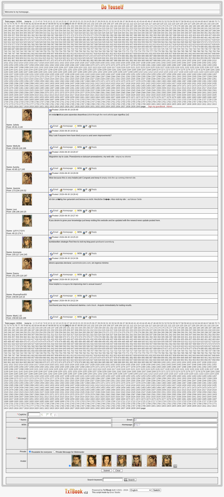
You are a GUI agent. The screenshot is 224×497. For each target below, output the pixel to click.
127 (189, 24)
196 (29, 28)
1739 (52, 102)
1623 (102, 95)
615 (162, 44)
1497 (102, 88)
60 (188, 21)
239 (198, 28)
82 (33, 24)
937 (131, 58)
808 (56, 53)
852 (13, 56)
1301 (174, 76)
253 (37, 31)
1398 (26, 83)
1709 (113, 99)
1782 (57, 104)
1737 (41, 102)
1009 (209, 60)
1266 (209, 74)
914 (40, 58)
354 (218, 33)
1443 (41, 86)
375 (84, 35)
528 (37, 42)
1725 (194, 99)
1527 (41, 90)
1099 (26, 67)
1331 (112, 79)
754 (60, 51)
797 (13, 53)
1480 (16, 88)
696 (49, 49)
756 (68, 51)
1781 (52, 104)
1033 (117, 63)
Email (56, 126)
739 (218, 49)
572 (210, 42)
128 (193, 24)
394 (159, 35)
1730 (6, 102)
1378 (138, 81)
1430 (189, 83)
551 (127, 42)
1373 (113, 81)
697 (52, 49)
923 (76, 58)
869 (80, 56)
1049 (199, 63)
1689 (11, 99)
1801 (153, 104)
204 (60, 28)
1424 (158, 83)
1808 (189, 104)
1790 (97, 104)
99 (81, 24)
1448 (67, 86)
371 (68, 35)
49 (157, 21)
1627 (123, 95)
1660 (77, 97)
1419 (133, 83)
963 (17, 60)
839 (178, 53)
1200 (89, 72)
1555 (184, 90)
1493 (82, 88)
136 (9, 26)
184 (198, 26)
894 (178, 56)
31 (107, 21)
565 (182, 42)
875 (104, 56)
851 (9, 56)
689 (21, 49)
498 (135, 40)
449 (159, 37)
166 (127, 26)
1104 (51, 67)
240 (202, 28)
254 (41, 31)
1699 (62, 99)
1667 (113, 97)
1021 (56, 63)
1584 (118, 93)
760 (84, 51)
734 (198, 49)
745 (25, 51)
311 (48, 33)
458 (194, 37)
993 (135, 60)
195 (25, 28)
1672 (138, 97)
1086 (174, 65)
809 (60, 53)
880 (123, 56)
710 (104, 49)
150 (64, 26)
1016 (31, 63)
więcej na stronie (123, 156)
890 (163, 56)
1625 (112, 95)
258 (56, 31)
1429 (184, 83)
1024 (72, 63)
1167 (144, 70)
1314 (26, 79)
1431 (194, 83)
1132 (187, 67)
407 (210, 35)
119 (158, 24)
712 (111, 49)
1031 (107, 63)
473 (37, 40)
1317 (41, 79)
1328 (97, 79)
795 (5, 53)
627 (210, 44)
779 (159, 51)
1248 (118, 74)
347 (190, 33)
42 (138, 21)
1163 (124, 70)
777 (151, 51)
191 (9, 28)
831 (147, 53)
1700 (67, 99)
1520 (6, 90)
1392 (209, 81)
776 (147, 51)
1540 (107, 90)
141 (29, 26)
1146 (40, 70)
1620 (87, 95)
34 (115, 21)
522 (13, 42)
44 (143, 21)
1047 (189, 63)
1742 (67, 102)
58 (182, 21)
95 (70, 24)
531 (49, 42)
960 (5, 60)
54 (171, 21)
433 (96, 37)
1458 (118, 86)
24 (87, 21)
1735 (31, 102)
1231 (31, 74)
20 (76, 21)
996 (147, 60)
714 (119, 49)
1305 (194, 76)
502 (151, 40)
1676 (158, 97)
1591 (153, 93)
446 (147, 37)
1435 (214, 83)
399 (178, 35)
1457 (113, 86)
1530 (57, 90)
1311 (11, 79)
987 (111, 60)
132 (209, 24)
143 (37, 26)
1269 (11, 76)
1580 (97, 93)
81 (30, 24)
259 (60, 31)
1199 (84, 72)
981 (88, 60)
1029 (97, 63)
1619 (82, 95)
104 (100, 24)
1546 (138, 90)
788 (194, 51)
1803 (163, 104)
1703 (82, 99)
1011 (6, 63)
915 (44, 58)
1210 (140, 72)
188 (214, 26)
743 (17, 51)
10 (49, 21)
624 (198, 44)
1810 (199, 104)
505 (163, 40)
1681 (184, 97)
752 (52, 51)
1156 (89, 70)
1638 (178, 95)
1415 (112, 83)
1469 (174, 86)
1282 (77, 76)
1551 (163, 90)
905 (5, 58)
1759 (153, 102)
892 (171, 56)
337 (151, 33)
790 (202, 51)
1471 (184, 86)
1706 (97, 99)
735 (202, 49)
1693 (31, 99)
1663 (92, 97)
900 (202, 56)
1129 (172, 67)
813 (76, 53)
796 (9, 53)
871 (88, 56)
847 (210, 53)
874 (100, 56)
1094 (214, 65)
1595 (174, 93)
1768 (199, 102)
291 (186, 31)
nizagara (66, 284)
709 (100, 49)
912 (33, 58)
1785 (72, 104)
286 (167, 31)
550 (123, 42)
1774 (16, 104)
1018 (41, 63)
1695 (41, 99)
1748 (97, 102)
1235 (52, 74)
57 (179, 21)
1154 (80, 70)
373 (76, 35)
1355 (21, 81)
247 (13, 31)
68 (210, 21)
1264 (199, 74)
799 (21, 53)
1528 (46, 90)
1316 (36, 79)
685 (5, 49)
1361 (52, 81)
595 (84, 44)
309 (41, 33)
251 (29, 31)
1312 (16, 79)
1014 (21, 63)
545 (104, 42)
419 (40, 37)
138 (17, 26)
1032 (112, 63)
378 (96, 35)
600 (104, 44)
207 (72, 28)
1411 (92, 83)
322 (92, 33)
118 (154, 24)
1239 (72, 74)
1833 (102, 106)
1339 (153, 79)
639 (41, 47)
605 (123, 44)
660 (123, 47)
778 (155, 51)
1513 (184, 88)
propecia (84, 135)
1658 (67, 97)
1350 (209, 79)
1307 (204, 76)
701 (68, 49)
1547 (143, 90)
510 (182, 40)
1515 (194, 88)
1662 (87, 97)
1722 (178, 99)
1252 (138, 74)
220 (123, 28)
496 (127, 40)
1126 (157, 67)
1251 (133, 74)
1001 (168, 60)
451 (166, 37)
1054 (11, 65)
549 (119, 42)
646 (68, 47)
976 (68, 60)
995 (143, 60)
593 (76, 44)
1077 (128, 65)
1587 (133, 93)
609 (139, 44)
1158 (99, 70)
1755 (133, 102)
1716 (148, 99)
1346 (189, 79)
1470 (179, 86)
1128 (167, 67)
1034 (123, 63)
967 (33, 60)
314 (60, 33)
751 (49, 51)
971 (49, 60)
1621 (92, 95)
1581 (102, 93)
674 (178, 47)
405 (202, 35)
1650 (26, 97)
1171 (163, 70)
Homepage (67, 126)
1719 (163, 99)
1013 (16, 63)
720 (143, 49)
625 (202, 44)
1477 (214, 86)
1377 (133, 81)
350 (202, 33)
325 (103, 33)
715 (123, 49)
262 (72, 31)
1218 (181, 72)
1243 (92, 74)
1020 (51, 63)
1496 (97, 88)
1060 (41, 65)
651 (88, 47)
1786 (77, 104)
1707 (102, 99)
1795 (123, 104)
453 (174, 37)
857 (33, 56)
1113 (94, 67)
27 (96, 21)
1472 (189, 86)
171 (147, 26)
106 (108, 24)
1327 (92, 79)
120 (161, 24)
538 (76, 42)
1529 (52, 90)
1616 (67, 95)
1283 (82, 76)
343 (174, 33)
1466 (158, 86)
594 (80, 44)
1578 (87, 93)
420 (44, 37)
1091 (199, 65)
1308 (209, 76)
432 (92, 37)
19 (73, 21)
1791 (102, 104)
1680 (179, 97)
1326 (87, 79)
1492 (77, 88)
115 (142, 24)
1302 (179, 76)
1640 (189, 95)
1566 (26, 93)
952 (190, 58)
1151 (65, 70)
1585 (123, 93)
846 (206, 53)
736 (206, 49)
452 (170, 37)
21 (79, 21)
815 (84, 53)
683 (214, 47)
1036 (133, 63)
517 (210, 40)
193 (17, 28)
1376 (128, 81)
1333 (123, 79)
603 (115, 44)
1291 (123, 76)
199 (41, 28)
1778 (36, 104)
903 (214, 56)
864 (60, 56)
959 (218, 58)
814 (80, 53)
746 (29, 51)
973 (56, 60)
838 (174, 53)
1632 (148, 95)
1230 (26, 74)
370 (64, 35)
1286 (97, 76)
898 (194, 56)
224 (139, 28)
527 (33, 42)
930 (103, 58)
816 (88, 53)
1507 (153, 88)
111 (127, 24)
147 (52, 26)
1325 (82, 79)
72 (5, 24)
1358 (36, 81)
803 (37, 53)
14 (60, 21)
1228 (16, 74)
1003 (178, 60)
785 (182, 51)
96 (73, 24)
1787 (82, 104)
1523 (21, 90)
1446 (57, 86)
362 (33, 35)
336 (147, 33)
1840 (138, 106)
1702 (77, 99)
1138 (216, 67)
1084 (163, 65)
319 (80, 33)
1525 (31, 90)
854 (21, 56)
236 (186, 28)
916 (48, 58)
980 (84, 60)
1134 (197, 67)
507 (171, 40)
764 (100, 51)
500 (143, 40)
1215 (165, 72)
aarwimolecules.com (81, 263)
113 (135, 24)
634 (21, 47)
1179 (203, 70)
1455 (102, 86)
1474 (199, 86)
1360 (46, 81)
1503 (133, 88)
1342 (168, 79)
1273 (31, 76)
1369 (92, 81)
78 (21, 24)
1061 (46, 65)
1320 (56, 79)
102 (92, 24)
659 (119, 47)
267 (92, 31)
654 (100, 47)
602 (111, 44)
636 (29, 47)
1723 (184, 99)
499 (139, 40)
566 (186, 42)
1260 (179, 74)
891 (167, 56)
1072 (102, 65)
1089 (189, 65)
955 (202, 58)
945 (162, 58)
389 (139, 35)
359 (21, 35)
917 (52, 58)
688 (17, 49)
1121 (133, 67)
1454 (97, 86)
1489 (62, 88)
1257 (163, 74)
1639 (184, 95)
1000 (163, 60)
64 (199, 21)
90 (55, 24)
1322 (67, 79)
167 (131, 26)
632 (13, 47)
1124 (147, 67)
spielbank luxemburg (104, 242)
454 (178, 37)
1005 (189, 60)
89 (52, 24)
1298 (158, 76)
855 (25, 56)
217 (111, 28)
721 (147, 49)
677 (190, 47)
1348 (199, 79)
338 (155, 33)
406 (206, 35)
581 (29, 44)
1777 (31, 104)
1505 (143, 88)
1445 (52, 86)
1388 (189, 81)
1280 (67, 76)
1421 (143, 83)
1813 (214, 104)
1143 (25, 70)
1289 (113, 76)
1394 (6, 83)
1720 (168, 99)
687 (13, 49)
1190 (40, 72)
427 (72, 37)
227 (151, 28)
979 (80, 60)
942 (151, 58)
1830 (87, 106)
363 (37, 35)
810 (64, 53)
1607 (21, 95)
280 (143, 31)
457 (190, 37)
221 (127, 28)
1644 (209, 95)
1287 (102, 76)
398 (174, 35)
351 (206, 33)
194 (21, 28)
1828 (77, 106)
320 (84, 33)
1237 (62, 74)
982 (92, 60)
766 (108, 51)
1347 (194, 79)
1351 (214, 79)
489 (100, 40)
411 (9, 37)
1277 (52, 76)
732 (190, 49)
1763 (174, 102)
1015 (26, 63)
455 (182, 37)
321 (88, 33)
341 (166, 33)
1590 (148, 93)
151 (68, 26)
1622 (97, 95)
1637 (173, 95)
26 (93, 21)
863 (56, 56)
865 (64, 56)
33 (113, 21)
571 (206, 42)
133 (213, 24)
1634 (158, 95)
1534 (77, 90)
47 (152, 21)
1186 (21, 72)
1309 (214, 76)
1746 (87, 102)
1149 (55, 70)
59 (185, 21)
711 (107, 49)
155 (84, 26)
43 (140, 21)
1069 (87, 65)
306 (29, 33)
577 (13, 44)
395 (163, 35)
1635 (163, 95)
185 (202, 26)
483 (76, 40)
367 (52, 35)
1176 (188, 70)
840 (182, 53)
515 (202, 40)
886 (147, 56)
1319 (51, 79)
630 (5, 47)
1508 (158, 88)
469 (21, 40)
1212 (150, 72)
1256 (158, 74)
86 (44, 24)
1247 (113, 74)
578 (17, 44)
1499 (113, 88)
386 (127, 35)
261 (68, 31)
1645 (214, 95)
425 (64, 37)
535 (64, 42)
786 (186, 51)
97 (76, 24)
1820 (36, 106)
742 (13, 51)
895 (182, 56)
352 (210, 33)
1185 (16, 72)
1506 (148, 88)
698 (56, 49)
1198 (80, 72)
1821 (41, 106)
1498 (107, 88)
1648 (16, 97)
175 (163, 26)
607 (131, 44)
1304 (189, 76)
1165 (134, 70)
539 (80, 42)
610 (143, 44)
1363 (62, 81)
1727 (204, 99)
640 (45, 47)
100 (85, 24)
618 (174, 44)
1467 (163, 86)
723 (155, 49)
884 (139, 56)
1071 (97, 65)
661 (127, 47)
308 (37, 33)
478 (56, 40)
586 (49, 44)
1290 (118, 76)
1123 (143, 67)
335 (143, 33)
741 (9, 51)
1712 (128, 99)
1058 (31, 65)
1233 (41, 74)
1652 (36, 97)
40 (132, 21)
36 (121, 21)
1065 (67, 65)
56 (177, 21)
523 (17, 42)
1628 (128, 95)
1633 (153, 95)
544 (100, 42)
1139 (6, 70)
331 (127, 33)
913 (37, 58)
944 (159, 58)
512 (190, 40)
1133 (192, 67)
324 (100, 33)
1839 (133, 106)
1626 (117, 95)
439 (119, 37)
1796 (128, 104)
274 (119, 31)
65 (202, 21)
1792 (107, 104)
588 (56, 44)
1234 (46, 74)
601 (108, 44)
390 (143, 35)
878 (115, 56)
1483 (31, 88)
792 (210, 51)
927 (92, 58)
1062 (52, 65)
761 (88, 51)
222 (131, 28)
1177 (193, 70)
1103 (46, 67)
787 (190, 51)
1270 (16, 76)
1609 (31, 95)
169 (139, 26)
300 (5, 33)
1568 (36, 93)
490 (104, 40)
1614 (56, 95)
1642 (199, 95)
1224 (211, 72)
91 (58, 24)
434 (100, 37)
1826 (67, 106)
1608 (26, 95)
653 (96, 47)
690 (25, 49)
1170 (158, 70)
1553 (174, 90)
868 (76, 56)
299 (218, 31)
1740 (57, 102)
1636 (168, 95)
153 (76, 26)
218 (115, 28)
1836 (118, 106)
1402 (46, 83)
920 (64, 58)
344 (178, 33)
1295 (143, 76)
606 (127, 44)
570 (202, 42)
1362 (57, 81)
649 (80, 47)
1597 (184, 93)
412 (13, 37)
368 (56, 35)
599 (100, 44)
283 (155, 31)
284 (159, 31)
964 (21, 60)
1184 (11, 72)
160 (104, 26)
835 (162, 53)
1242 (87, 74)
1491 (72, 88)
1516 (199, 88)
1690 (16, 99)
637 (33, 47)
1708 (107, 99)
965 (25, 60)
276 (127, 31)
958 (214, 58)
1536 (87, 90)
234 (178, 28)
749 (41, 51)
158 (96, 26)
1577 (82, 93)
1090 (194, 65)
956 (206, 58)
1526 (36, 90)
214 (100, 28)
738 (214, 49)
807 (52, 53)
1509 (163, 88)
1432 (199, 83)
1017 (36, 63)
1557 (194, 90)
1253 (143, 74)
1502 (128, 88)
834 (159, 53)
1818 (26, 106)
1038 (143, 63)
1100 (31, 67)
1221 (196, 72)
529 (41, 42)
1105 (56, 67)
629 (218, 44)
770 (123, 51)
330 (123, 33)
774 (139, 51)
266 (88, 31)
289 (178, 31)
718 (135, 49)
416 (29, 37)
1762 (168, 102)
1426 (168, 83)
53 (168, 21)
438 (115, 37)
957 (210, 58)
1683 (194, 97)
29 (101, 21)
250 (25, 31)
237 (190, 28)
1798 (138, 104)
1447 (62, 86)
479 (60, 40)
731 (186, 49)
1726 (199, 99)
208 (76, 28)
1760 (158, 102)
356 (9, 35)
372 (72, 35)
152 (72, 26)
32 (110, 21)
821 (107, 53)
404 (198, 35)
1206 (120, 72)
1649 (21, 97)
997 (151, 60)
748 (37, 51)
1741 (62, 102)
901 (206, 56)
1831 (92, 106)
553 (135, 42)
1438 (16, 86)
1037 (138, 63)
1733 (21, 102)
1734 (26, 102)
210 (84, 28)
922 (72, 58)
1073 (107, 65)
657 (111, 47)
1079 (138, 65)
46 (149, 21)
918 (56, 58)
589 (60, 44)
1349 (204, 79)
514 (198, 40)
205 (64, 28)
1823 (52, 106)
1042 (163, 63)
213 (96, 28)
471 (29, 40)
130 (201, 24)
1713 (133, 99)
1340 (158, 79)
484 (80, 40)
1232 (36, 74)
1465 (153, 86)
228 (155, 28)
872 (92, 56)
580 (25, 44)
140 (25, 26)
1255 (153, 74)
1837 (123, 106)
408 (214, 35)
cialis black (91, 305)
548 (115, 42)
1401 (41, 83)
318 (76, 33)
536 (68, 42)
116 (146, 24)
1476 (209, 86)
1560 (209, 90)
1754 (128, 102)
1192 (50, 72)
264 (80, 31)
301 (9, 33)
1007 (199, 60)
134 (217, 24)
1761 (163, 102)
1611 (41, 95)
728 (174, 49)
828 (135, 53)
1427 (173, 83)
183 (194, 26)
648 (76, 47)
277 (131, 31)
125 (181, 24)
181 (186, 26)
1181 (212, 70)
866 (68, 56)
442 (131, 37)
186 (206, 26)
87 (47, 24)
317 (72, 33)
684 (218, 47)
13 (57, 21)
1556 (189, 90)
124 (177, 24)
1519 (214, 88)
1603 (214, 93)
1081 (148, 65)
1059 (36, 65)
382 (111, 35)
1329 (102, 79)
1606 (16, 95)
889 (159, 56)
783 (174, 51)
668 (155, 47)
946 (166, 58)
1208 (130, 72)
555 (143, 42)
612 (151, 44)
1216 (171, 72)
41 (135, 21)
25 (90, 21)
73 (8, 24)
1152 (70, 70)
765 (104, 51)
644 (60, 47)
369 (60, 35)
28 (99, 21)
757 (72, 51)
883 (135, 56)
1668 (118, 97)
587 (52, 44)
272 (111, 31)
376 (88, 35)
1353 (11, 81)
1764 (179, 102)
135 (5, 26)
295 (202, 31)
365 (45, 35)
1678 (168, 97)
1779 (41, 104)
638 (37, 47)
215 (103, 28)
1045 (178, 63)
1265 (204, 74)
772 (131, 51)
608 (135, 44)
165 (123, 26)
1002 (173, 60)
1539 (102, 90)
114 (139, 24)
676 (186, 47)
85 (41, 24)
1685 (204, 97)
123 (173, 24)
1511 (174, 88)
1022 (62, 63)
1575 (72, 93)
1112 (90, 67)
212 (92, 28)
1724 (189, 99)
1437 (11, 86)
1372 (107, 81)
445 (143, 37)
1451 (82, 86)
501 (147, 40)
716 (127, 49)
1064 (62, 65)
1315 (31, 79)
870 (84, 56)
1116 (109, 67)
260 (64, 31)
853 (17, 56)
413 (17, 37)
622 (190, 44)
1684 (199, 97)
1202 (100, 72)
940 (143, 58)
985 (104, 60)
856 (29, 56)
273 (115, 31)
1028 (92, 63)
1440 (26, 86)
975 (64, 60)
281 (147, 31)
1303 (184, 76)
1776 (26, 104)
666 (147, 47)
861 (49, 56)
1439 (21, 86)
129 (197, 24)
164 (119, 26)
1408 (77, 83)
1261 (184, 74)
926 (88, 58)
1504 (138, 88)
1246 (107, 74)
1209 (135, 72)
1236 (57, 74)
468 (17, 40)
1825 (62, 106)
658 (115, 47)
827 (131, 53)
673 (174, 47)
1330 (107, 79)
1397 (21, 83)
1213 (155, 72)
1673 (143, 97)
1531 (62, 90)
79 (24, 24)
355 (5, 35)
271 (108, 31)
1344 (178, 79)
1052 (214, 63)
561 (167, 42)
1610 (36, 95)
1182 (217, 70)
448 (155, 37)
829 (139, 53)
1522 (16, 90)
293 (194, 31)
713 (115, 49)
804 (41, 53)
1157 (94, 70)
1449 (72, 86)
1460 (128, 86)
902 (210, 56)
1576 (77, 93)
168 (135, 26)
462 (210, 37)
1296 (148, 76)
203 (56, 28)
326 (107, 33)
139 (21, 26)
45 (146, 21)
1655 (52, 97)
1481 (21, 88)
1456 (107, 86)
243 (214, 28)
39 (129, 21)
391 (147, 35)
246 (9, 31)
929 (100, 58)
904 (218, 56)
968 (37, 60)
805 (45, 53)
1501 (123, 88)
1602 (209, 93)
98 (79, 24)
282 (151, 31)
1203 (105, 72)
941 (147, 58)
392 (151, 35)
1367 (82, 81)
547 (111, 42)
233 (174, 28)
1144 (30, 70)
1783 (62, 104)
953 (194, 58)
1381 (153, 81)
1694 (36, 99)
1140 (11, 70)
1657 (62, 97)
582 (33, 44)
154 (80, 26)
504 (159, 40)
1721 (173, 99)
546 (108, 42)
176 (167, 26)
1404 (57, 83)
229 (159, 28)
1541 (113, 90)
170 (143, 26)
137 (13, 26)
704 (80, 49)
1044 (173, 63)
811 (68, 53)
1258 (168, 74)
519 (218, 40)
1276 (46, 76)
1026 (82, 63)
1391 (204, 81)
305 (25, 33)
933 (115, 58)
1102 (41, 67)
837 (170, 53)
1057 (26, 65)
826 (127, 53)
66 (205, 21)
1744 (77, 102)
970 (45, 60)
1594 (168, 93)
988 (115, 60)
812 (72, 53)
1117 (114, 67)
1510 (168, 88)
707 (92, 49)
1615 (62, 95)
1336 (138, 79)
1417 (123, 83)
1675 (153, 97)
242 (210, 28)
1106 (61, 67)
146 (49, 26)
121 (165, 24)
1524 (26, 90)
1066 (72, 65)
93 (63, 24)
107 (112, 24)
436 (107, 37)
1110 (80, 67)
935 (123, 58)
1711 (123, 99)
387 (131, 35)
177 (171, 26)
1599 (194, 93)
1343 (173, 79)
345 (182, 33)
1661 (82, 97)
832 (151, 53)
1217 (176, 72)
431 (88, 37)
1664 (97, 97)
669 (159, 47)
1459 (123, 86)
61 (191, 21)
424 (60, 37)
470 (25, 40)
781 (167, 51)
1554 (179, 90)
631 (9, 47)
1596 (179, 93)
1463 (143, 86)
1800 (148, 104)
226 (147, 28)
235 (182, 28)
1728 (209, 99)
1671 (133, 97)
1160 (109, 70)
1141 (16, 70)
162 (111, 26)
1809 (194, 104)
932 (111, 58)
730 (182, 49)
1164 (129, 70)
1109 (75, 67)
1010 (214, 60)
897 (190, 56)
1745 (82, 102)
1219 (186, 72)
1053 (6, 65)
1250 (128, 74)
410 (5, 37)
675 (182, 47)
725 (162, 49)
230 (162, 28)
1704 (87, 99)
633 (17, 47)
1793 (113, 104)
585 (45, 44)
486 (88, 40)
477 (52, 40)
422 (52, 37)
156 (88, 26)
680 (202, 47)
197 (33, 28)
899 (198, 56)
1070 (92, 65)
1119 (123, 67)
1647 (11, 97)
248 (17, 31)
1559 (204, 90)
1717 (153, 99)
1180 (207, 70)
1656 (57, 97)
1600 (199, 93)
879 (119, 56)
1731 (11, 102)
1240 (77, 74)
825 (123, 53)
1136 (206, 67)
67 (207, 21)
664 (139, 47)
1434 (209, 83)
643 (56, 47)
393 (155, 35)
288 (174, 31)
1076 (123, 65)
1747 (92, 102)
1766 (189, 102)
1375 (123, 81)
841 (186, 53)
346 (186, 33)
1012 (11, 63)
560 (163, 42)
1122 (138, 67)
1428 (178, 83)
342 (170, 33)
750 (45, 51)
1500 (118, 88)
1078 (133, 65)
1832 (97, 106)
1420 (138, 83)
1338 (148, 79)
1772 (6, 104)
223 (135, 28)
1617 (72, 95)
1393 (214, 81)
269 (100, 31)
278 (135, 31)
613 (155, 44)
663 (135, 47)
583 (37, 44)
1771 (214, 102)
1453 (92, 86)
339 (159, 33)
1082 (153, 65)
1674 (148, 97)
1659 (72, 97)
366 (49, 35)
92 (61, 24)
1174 (178, 70)
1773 (11, 104)
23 (85, 21)
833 (155, 53)
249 (21, 31)
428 (76, 37)
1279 (62, 76)
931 (107, 58)
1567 (31, 93)
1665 (102, 97)
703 (76, 49)
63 (196, 21)
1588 (138, 93)
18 (71, 21)
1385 (174, 81)
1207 (125, 72)
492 (111, 40)
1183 (6, 72)
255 (45, 31)
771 (127, 51)
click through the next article (100, 115)
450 (162, 37)
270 (104, 31)
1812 (209, 104)
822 (111, 53)
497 (131, 40)
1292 (128, 76)
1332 (117, 79)
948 (174, 58)
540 (84, 42)
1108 (71, 67)
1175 (183, 70)
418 (37, 37)
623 (194, 44)
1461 (133, 86)
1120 (128, 67)
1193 (55, 72)
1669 (123, 97)
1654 (46, 97)
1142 (21, 70)
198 (37, 28)
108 (116, 24)
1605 (11, 95)
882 (131, 56)
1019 (46, 63)
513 (194, 40)
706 (88, 49)
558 (155, 42)
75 (13, 24)
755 (64, 51)
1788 (87, 104)
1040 (153, 63)
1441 (31, 86)
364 (41, 35)
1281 (72, 76)
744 (21, 51)
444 (139, 37)
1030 (102, 63)
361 (29, 35)
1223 (206, 72)
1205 (115, 72)
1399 (31, 83)
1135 (202, 67)
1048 (194, 63)
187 (210, 26)
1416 (117, 83)
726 (166, 49)
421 (48, 37)
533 (56, 42)
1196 (70, 72)
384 (119, 35)
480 (64, 40)
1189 (35, 72)
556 (147, 42)
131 (205, 24)
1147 (45, 70)
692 (33, 49)
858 (37, 56)
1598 (189, 93)
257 (52, 31)
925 (84, 58)
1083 (158, 65)
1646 (6, 97)
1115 (104, 67)
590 (64, 44)
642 (52, 47)
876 (108, 56)
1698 (57, 99)
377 (92, 35)
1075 (118, 65)
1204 (110, 72)
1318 (46, 79)
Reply (94, 126)
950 (182, 58)
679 (198, 47)
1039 (148, 63)
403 (194, 35)
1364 (67, 81)
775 (143, 51)
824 (119, 53)
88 (49, 24)
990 (123, 60)
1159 (104, 70)
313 (56, 33)
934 (119, 58)
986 (108, 60)
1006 (194, 60)
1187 (25, 72)
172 (151, 26)
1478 (6, 88)
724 (159, 49)
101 (89, 24)
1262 (189, 74)
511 (186, 40)
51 (163, 21)
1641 (194, 95)
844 (198, 53)
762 (92, 51)
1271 (21, 76)
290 (182, 31)
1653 (41, 97)
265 (84, 31)
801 (29, 53)
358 (17, 35)
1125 (152, 67)
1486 (46, 88)
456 (186, 37)
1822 (46, 106)
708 (96, 49)
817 (92, 53)
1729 (214, 99)
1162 (119, 70)
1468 (168, 86)
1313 (21, 79)
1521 (11, 90)
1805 (174, 104)
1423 (153, 83)
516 (206, 40)
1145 (35, 70)
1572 (57, 93)
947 (170, 58)
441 (127, 37)
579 (21, 44)
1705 (92, 99)
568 (194, 42)
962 (13, 60)
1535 (82, 90)
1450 (77, 86)
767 (111, 51)
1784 (67, 104)
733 (194, 49)
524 (21, 42)
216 (107, 28)
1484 (36, 88)
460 (202, 37)
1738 (46, 102)
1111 (85, 67)
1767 (194, 102)
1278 (57, 76)
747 (33, 51)
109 (120, 24)
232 (170, 28)
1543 (123, 90)
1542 (118, 90)
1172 (168, 70)
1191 (45, 72)
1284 (87, 76)
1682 (189, 97)
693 (37, 49)
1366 (77, 81)
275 (123, 31)
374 (80, 35)
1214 (160, 72)
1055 (16, 65)
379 (100, 35)
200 (45, 28)
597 (92, 44)
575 (5, 44)
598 (96, 44)
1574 (67, 93)
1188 (30, 72)
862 (52, 56)
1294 (138, 76)
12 (54, 21)
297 (210, 31)
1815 (11, 106)
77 (19, 24)
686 (9, 49)
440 (123, 37)
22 (82, 21)
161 (108, 26)
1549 (153, 90)
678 (194, 47)
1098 (21, 67)
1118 (118, 67)
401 (186, 35)
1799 (143, 104)
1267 (214, 74)
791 (206, 51)
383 (115, 35)
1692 (26, 99)
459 (198, 37)
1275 (41, 76)
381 (108, 35)
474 (41, 40)
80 (27, 24)
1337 (143, 79)
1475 (204, 86)
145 (45, 26)
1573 (62, 93)
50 (160, 21)
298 (214, 31)
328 (115, 33)
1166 (139, 70)
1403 (52, 83)
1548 (148, 90)
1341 (163, 79)
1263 (194, 74)
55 (174, 21)
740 (5, 51)
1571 (52, 93)
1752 (118, 102)
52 (165, 21)
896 (186, 56)
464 (218, 37)
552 (131, 42)
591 (68, 44)
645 (64, 47)
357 (13, 35)
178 (174, 26)
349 (198, 33)
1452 (87, 86)
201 (49, 28)
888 (155, 56)
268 (96, 31)
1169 (153, 70)
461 (206, 37)
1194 (60, 72)
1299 (163, 76)
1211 (145, 72)
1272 (26, 76)
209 (80, 28)
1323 (72, 79)
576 (9, 44)
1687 (214, 97)
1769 (204, 102)
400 (182, 35)
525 (25, 42)
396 (167, 35)
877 (111, 56)
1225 (216, 72)
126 (185, 24)
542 (92, 42)
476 (49, 40)
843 (194, 53)
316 (68, 33)
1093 (209, 65)
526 (29, 42)
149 (60, 26)
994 (139, 60)
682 (210, 47)
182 (190, 26)
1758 (148, 102)
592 (72, 44)
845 (202, 53)
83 (35, 24)
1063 (57, 65)
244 (218, 28)
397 (171, 35)
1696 (46, 99)
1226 (6, 74)
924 (80, 58)
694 (41, 49)
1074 (113, 65)
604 (119, 44)
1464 (148, 86)
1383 (163, 81)
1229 (21, 74)
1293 (133, 76)
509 (178, 40)
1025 (77, 63)
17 (68, 21)
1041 (158, 63)
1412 (97, 83)
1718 (158, 99)
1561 (214, 90)
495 (123, 40)
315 (64, 33)
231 (166, 28)
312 (52, 33)
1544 (128, 90)
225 (143, 28)
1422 (148, 83)
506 (167, 40)
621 (186, 44)
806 (49, 53)
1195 (65, 72)
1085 (168, 65)
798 (17, 53)
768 (115, 51)
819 (100, 53)
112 (131, 24)
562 (171, 42)
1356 (26, 81)
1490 (67, 88)
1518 (209, 88)
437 (111, 37)
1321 (62, 79)
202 (52, 28)
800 (25, 53)
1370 (97, 81)
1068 (82, 65)
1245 (102, 74)
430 (84, 37)
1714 (138, 99)
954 (198, 58)
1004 (184, 60)
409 (218, 35)
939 (139, 58)
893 (174, 56)
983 (96, 60)
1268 (6, 76)
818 (96, 53)
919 (60, 58)
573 (214, 42)
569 (198, 42)
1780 (46, 104)
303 (17, 33)
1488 (57, 88)
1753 (123, 102)
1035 (128, 63)
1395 (11, 83)
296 (206, 31)
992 (131, 60)
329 (119, 33)
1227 (11, 74)
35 (118, 21)
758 (76, 51)
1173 (173, 70)
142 (33, 26)
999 (159, 60)
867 (72, 56)
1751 (113, 102)
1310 (6, 79)
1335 (133, 79)
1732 (16, 102)
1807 (184, 104)
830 (143, 53)
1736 (36, 102)
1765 (184, 102)
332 (131, 33)
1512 (178, 88)
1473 (194, 86)
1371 (102, 81)
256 (49, 31)
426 (68, 37)
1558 (199, 90)
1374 (118, 81)
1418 (128, 83)
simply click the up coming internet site (118, 178)
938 (135, 58)
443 (135, 37)
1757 (143, 102)
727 (170, 49)
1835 (113, 106)
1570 (46, 93)
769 (119, 51)
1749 (102, 102)
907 (13, 58)
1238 (67, 74)
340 (162, 33)
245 (5, 31)
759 (80, 51)
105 (104, 24)
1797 (133, 104)
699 (60, 49)
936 (127, 58)
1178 (198, 70)
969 (41, 60)
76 (16, 24)
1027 (87, 63)
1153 (75, 70)
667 (151, 47)
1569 (41, 93)
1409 (82, 83)
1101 (36, 67)
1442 (36, 86)
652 (92, 47)
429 (80, 37)
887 (151, 56)
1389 (194, 81)
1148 (50, 70)
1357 (31, 81)
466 (9, 40)
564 (178, 42)
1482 (26, 88)
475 (45, 40)
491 (108, 40)
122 (169, 24)
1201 (94, 72)
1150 (60, 70)
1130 (177, 67)
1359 (41, 81)
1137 (211, 67)
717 (131, 49)
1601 (204, 93)
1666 (107, 97)
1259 (174, 74)
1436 (6, 86)
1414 (107, 83)
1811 (204, 104)
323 (96, 33)
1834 (107, 106)
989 (119, 60)
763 (96, 51)
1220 (191, 72)
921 (68, 58)
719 (139, 49)
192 (13, 28)
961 (9, 60)
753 (56, 51)
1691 (21, 99)
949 (178, 58)
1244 (97, 74)
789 (198, 51)
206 (68, 28)
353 (214, 33)
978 (76, 60)
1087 (179, 65)
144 (41, 26)
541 (88, 42)
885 (143, 56)
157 (92, 26)
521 (9, 42)
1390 (199, 81)
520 (5, 42)
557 (151, 42)
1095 (6, 67)
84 (38, 24)
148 (56, 26)
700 (64, 49)
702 (72, 49)
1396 (16, 83)
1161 (114, 70)
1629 (133, 95)
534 (60, 42)
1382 (158, 81)
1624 (107, 95)
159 (100, 26)
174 (159, 26)
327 (111, 33)
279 (139, 31)
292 (190, 31)
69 (213, 21)
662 (131, 47)
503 (155, 40)
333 (135, 33)
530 (45, 42)
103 (96, 24)
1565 (21, 93)
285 (163, 31)
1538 (97, 90)
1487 (52, 88)
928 (96, 58)
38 (126, 21)
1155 (84, 70)
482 (72, 40)
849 (218, 53)
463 (214, 37)
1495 (92, 88)
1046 (184, 63)
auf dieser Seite (135, 199)
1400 (36, 83)
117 (150, 24)
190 (5, 28)
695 (45, 49)
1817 (21, 106)
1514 (189, 88)
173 (155, 26)
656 (108, 47)
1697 (52, 99)
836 (166, 53)
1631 (143, 95)
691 (29, 49)
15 (62, 21)
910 (25, 58)
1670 (128, 97)
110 (124, 24)
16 (65, 21)
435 (103, 37)
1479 (11, 88)
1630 (138, 95)
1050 (204, 63)
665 (143, 47)
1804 (168, 104)
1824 (57, 106)
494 (119, 40)
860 (45, 56)
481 (68, 40)
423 (56, 37)
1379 (143, 81)
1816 (16, 106)
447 (151, 37)
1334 (128, 79)
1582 (107, 93)
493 (115, 40)
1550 (158, 90)
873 (96, 56)
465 (5, 40)
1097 (16, 67)
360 (25, 35)
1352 (6, 81)
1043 (168, 63)
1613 (51, 95)
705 (84, 49)
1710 (118, 99)
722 (151, 49)
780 (163, 51)
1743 (72, 102)
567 (190, 42)
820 (103, 53)
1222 (201, 72)
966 (29, 60)
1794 (118, 104)
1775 (21, 104)
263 (76, 31)
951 (186, 58)
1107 (66, 67)
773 (135, 51)
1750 (107, 102)
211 (88, 28)
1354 (16, 81)
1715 (143, 99)
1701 (72, 99)
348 (194, 33)
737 (210, 49)
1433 (204, 83)
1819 (31, 106)
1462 (138, 86)
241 (206, 28)
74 (10, 24)
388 (135, 35)
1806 (179, 104)
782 (171, 51)
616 (166, 44)
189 (218, 26)
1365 (72, 81)
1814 (6, 106)
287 (171, 31)
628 (214, 44)
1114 (99, 67)
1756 (138, 102)
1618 (77, 95)
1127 (162, 67)
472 (33, 40)
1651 (31, 97)
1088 (184, 65)
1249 (123, 74)
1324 (77, 79)
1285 (92, 76)
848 (214, 53)
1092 (204, 65)
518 (214, 40)
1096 (11, 67)
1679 (174, 97)
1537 (92, 90)
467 (13, 40)
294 (198, 31)
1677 (163, 97)
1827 (72, 106)
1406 (67, 83)
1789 (92, 104)
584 (41, 44)
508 (174, 40)
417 (33, 37)
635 (25, 47)
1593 (163, 93)
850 (5, 56)
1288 (107, 76)
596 (88, 44)
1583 (113, 93)
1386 (179, 81)
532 (52, 42)
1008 (204, 60)
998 (155, 60)
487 (92, 40)
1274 (36, 76)
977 (72, 60)
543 (96, 42)
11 (51, 21)
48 (154, 21)
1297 (153, 76)
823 (115, 53)
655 (104, 47)
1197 (75, 72)
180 (182, 26)
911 (29, 58)
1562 (6, 93)
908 (17, 58)
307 (33, 33)
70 (216, 21)
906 (9, 58)
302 (13, 33)
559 (159, 42)
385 (123, 35)
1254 (148, 74)
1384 (168, 81)
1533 (72, 90)
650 (84, 47)
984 (100, 60)
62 (193, 21)
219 (119, 28)
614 (159, 44)
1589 (143, 93)
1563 (11, 93)
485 (84, 40)
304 (21, 33)
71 (218, 21)
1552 (168, 90)
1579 (92, 93)
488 (96, 40)
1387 (184, 81)
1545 (133, 90)
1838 (128, 106)
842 (190, 53)
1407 (72, 83)
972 (52, 60)
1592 (158, 93)
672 (171, 47)
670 (163, 47)
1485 (41, 88)
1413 (102, 83)
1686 (209, 97)
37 (124, 21)
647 (72, 47)
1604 (6, 95)
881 (127, 56)
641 (49, 47)
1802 (158, 104)
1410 (87, 83)
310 (45, 33)
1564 (16, 93)
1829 (82, 106)
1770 (209, 102)
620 (182, 44)
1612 (46, 95)
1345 (184, 79)
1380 (148, 81)
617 (170, 44)
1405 (62, 83)
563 (174, 42)
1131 (182, 67)
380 (104, 35)
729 (178, 49)
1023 (67, 63)
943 (155, 58)
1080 (143, 65)
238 (194, 28)
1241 (82, 74)
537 (72, 42)
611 (147, 44)
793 (214, 51)
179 (178, 26)
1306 (199, 76)
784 (178, 51)
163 (115, 26)
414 (21, 37)
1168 (148, 70)
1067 (77, 65)
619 (178, 44)
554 (139, 42)
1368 (87, 81)
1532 (67, 90)
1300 (168, 76)
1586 (128, 93)
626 (206, 44)
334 (139, 33)
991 (127, 60)
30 (104, 21)
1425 (163, 83)
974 (60, 60)
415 (25, 37)
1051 (209, 63)
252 (33, 31)
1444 (46, 86)
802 (33, 53)
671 (167, 47)
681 (206, 47)
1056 (21, 65)
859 (41, 56)
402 (190, 35)
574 (218, 42)
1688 (6, 99)
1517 (204, 88)
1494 (87, 88)
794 (218, 51)
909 (21, 58)
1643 (204, 95)
